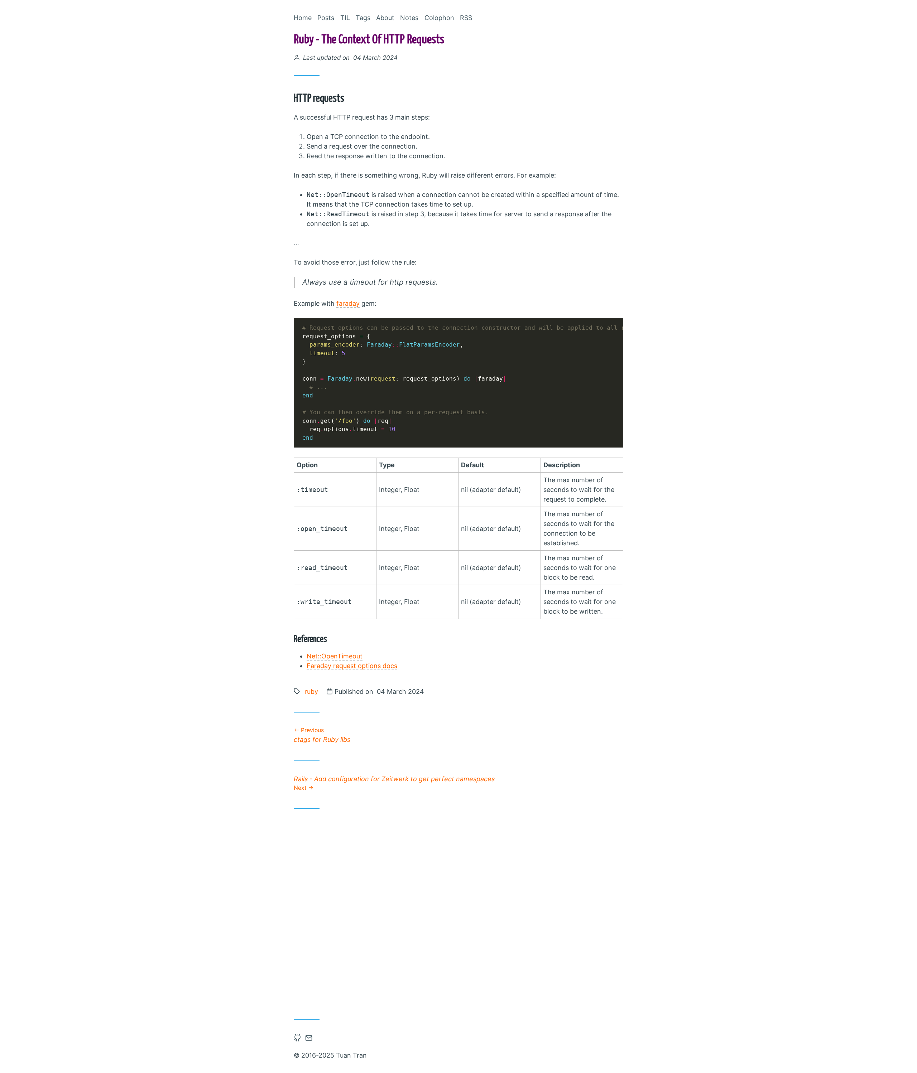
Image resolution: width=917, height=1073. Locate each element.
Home (303, 17)
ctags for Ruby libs (322, 735)
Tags (363, 17)
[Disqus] (458, 911)
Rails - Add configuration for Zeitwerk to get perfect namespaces (394, 783)
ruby (311, 691)
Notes (409, 17)
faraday (348, 303)
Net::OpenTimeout (335, 656)
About (385, 17)
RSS (466, 17)
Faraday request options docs (352, 666)
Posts (325, 17)
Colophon (439, 17)
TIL (345, 17)
